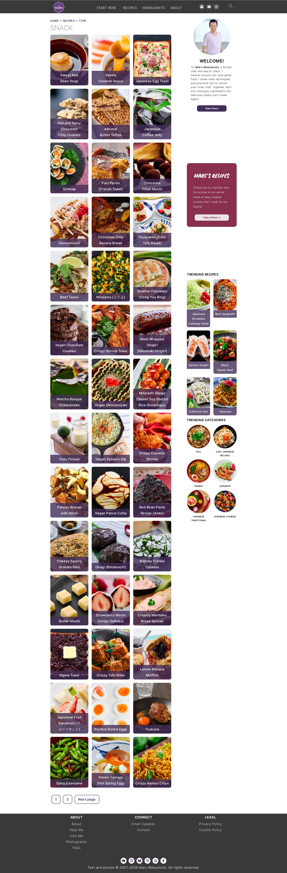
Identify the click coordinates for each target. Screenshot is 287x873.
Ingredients (154, 8)
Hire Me (76, 836)
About (176, 8)
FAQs (76, 848)
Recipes (130, 8)
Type (82, 20)
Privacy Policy (210, 824)
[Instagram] (216, 7)
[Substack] (202, 7)
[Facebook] (163, 861)
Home (54, 20)
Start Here (106, 8)
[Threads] (155, 861)
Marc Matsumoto (207, 67)
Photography (76, 842)
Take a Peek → (212, 217)
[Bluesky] (140, 861)
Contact (143, 830)
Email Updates (143, 824)
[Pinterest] (147, 861)
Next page (87, 799)
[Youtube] (209, 7)
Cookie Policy (210, 830)
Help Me (77, 830)
